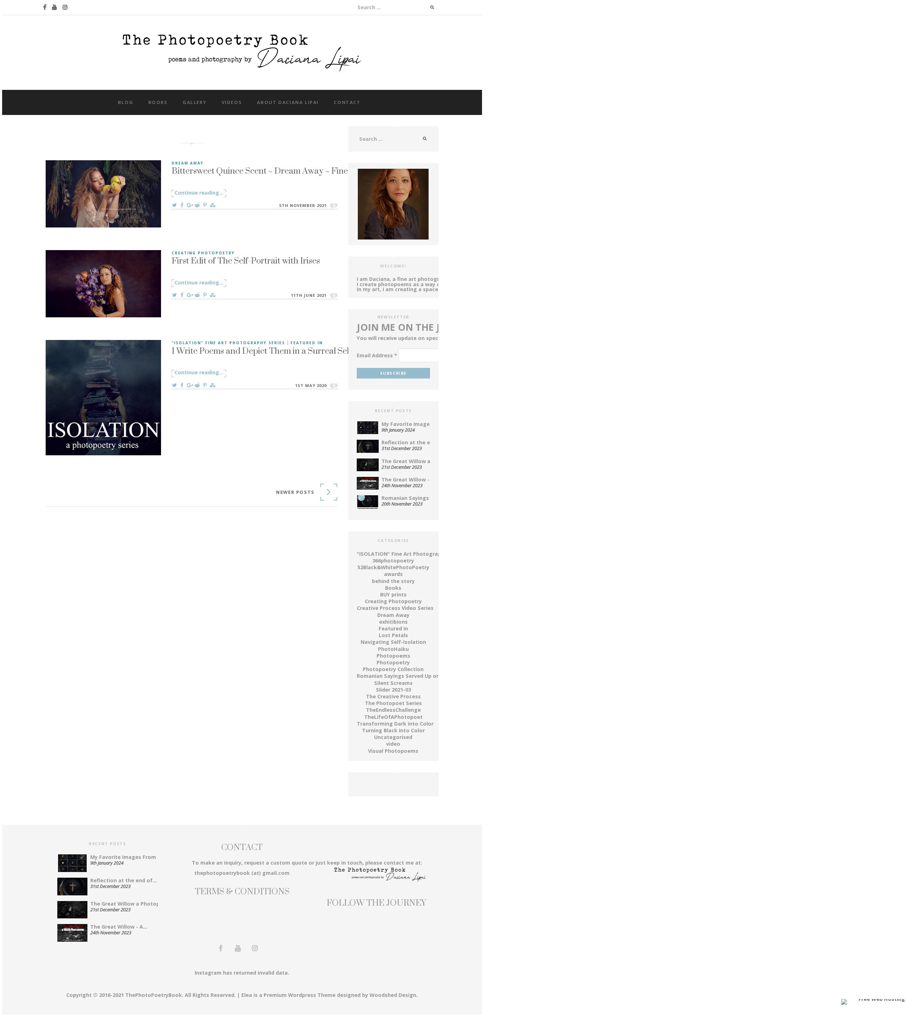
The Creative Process (393, 696)
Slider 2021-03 (393, 689)
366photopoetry (393, 560)
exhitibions (393, 621)
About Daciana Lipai (288, 102)
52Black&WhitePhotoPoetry (393, 567)
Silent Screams (393, 683)
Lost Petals (393, 635)
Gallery (194, 102)
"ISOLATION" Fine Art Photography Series (228, 343)
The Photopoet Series (393, 703)
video (393, 743)
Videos (232, 102)
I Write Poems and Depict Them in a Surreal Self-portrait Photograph (301, 351)
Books (158, 102)
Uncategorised (393, 737)
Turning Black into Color (393, 730)
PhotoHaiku (393, 649)
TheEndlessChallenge (393, 709)
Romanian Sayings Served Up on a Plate (408, 675)
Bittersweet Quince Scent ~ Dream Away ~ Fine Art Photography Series (304, 170)
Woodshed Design (392, 995)
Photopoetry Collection (393, 669)
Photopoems (393, 655)
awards (393, 574)
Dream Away (187, 163)
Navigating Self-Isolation (393, 642)
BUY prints (393, 594)
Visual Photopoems (393, 750)
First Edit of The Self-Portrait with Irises (246, 260)
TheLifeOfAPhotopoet (393, 717)
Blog (125, 102)
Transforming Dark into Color (395, 723)
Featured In (307, 343)
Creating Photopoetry (203, 253)
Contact (347, 102)
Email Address (377, 355)
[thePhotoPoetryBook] (241, 51)
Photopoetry (393, 662)
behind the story (393, 581)
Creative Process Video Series (395, 608)
